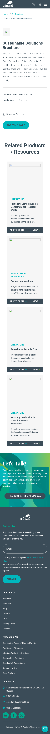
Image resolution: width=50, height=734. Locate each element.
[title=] (8, 4)
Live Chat (45, 729)
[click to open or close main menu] (45, 4)
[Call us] (34, 4)
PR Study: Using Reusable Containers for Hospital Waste (24, 206)
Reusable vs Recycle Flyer (24, 349)
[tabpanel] (6, 32)
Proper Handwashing (22, 281)
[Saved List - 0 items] (40, 4)
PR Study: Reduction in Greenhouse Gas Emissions (23, 420)
